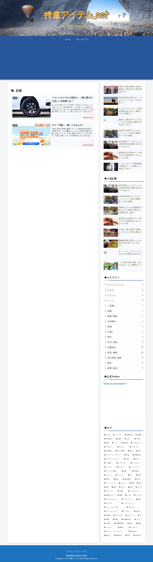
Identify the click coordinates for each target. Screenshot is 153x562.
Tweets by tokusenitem (114, 383)
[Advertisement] (76, 63)
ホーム (70, 551)
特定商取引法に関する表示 (76, 555)
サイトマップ (80, 551)
